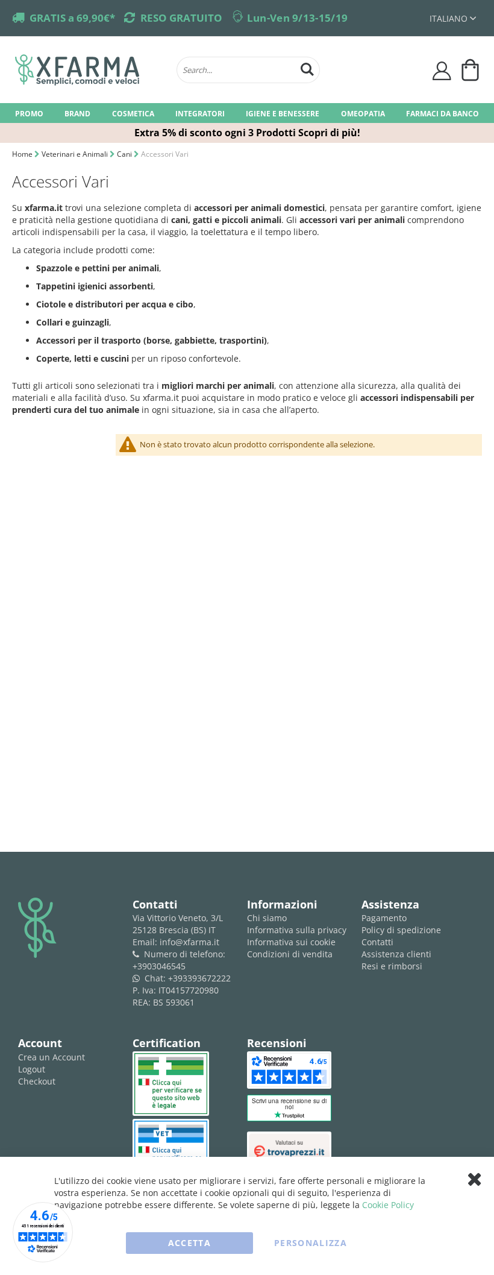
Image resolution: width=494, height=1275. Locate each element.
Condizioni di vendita (290, 954)
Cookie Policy (388, 1204)
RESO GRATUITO (181, 18)
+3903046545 (159, 966)
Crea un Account (51, 1057)
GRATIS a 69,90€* (72, 18)
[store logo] (89, 70)
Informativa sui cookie (291, 942)
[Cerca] (307, 68)
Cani (125, 154)
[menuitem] (29, 113)
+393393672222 (199, 978)
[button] (453, 18)
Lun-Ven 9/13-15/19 (297, 18)
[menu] (247, 113)
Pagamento (384, 918)
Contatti (377, 942)
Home (23, 154)
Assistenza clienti (396, 954)
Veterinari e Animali (76, 154)
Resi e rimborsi (391, 966)
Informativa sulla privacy (296, 930)
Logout (31, 1069)
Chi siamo (267, 918)
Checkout (36, 1081)
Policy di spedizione (401, 930)
